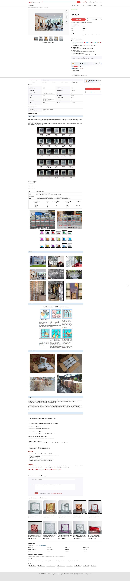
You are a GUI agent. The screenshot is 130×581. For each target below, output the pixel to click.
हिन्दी (78, 574)
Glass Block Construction (33, 568)
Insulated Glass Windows (64, 560)
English (41, 574)
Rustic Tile (30, 551)
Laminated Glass (45, 560)
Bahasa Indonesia (93, 574)
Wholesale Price (66, 573)
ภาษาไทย (81, 574)
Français (52, 574)
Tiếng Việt (88, 574)
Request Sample (89, 22)
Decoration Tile (67, 547)
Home (29, 7)
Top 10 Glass (41, 568)
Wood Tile (66, 549)
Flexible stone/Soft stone (32, 549)
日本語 (76, 574)
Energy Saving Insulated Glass (74, 560)
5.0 (89, 81)
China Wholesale (61, 573)
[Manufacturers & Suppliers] (34, 2)
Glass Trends (48, 568)
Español (44, 574)
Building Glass (41, 7)
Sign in (100, 2)
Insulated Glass (47, 7)
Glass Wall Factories (41, 565)
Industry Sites (71, 573)
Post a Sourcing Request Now (56, 493)
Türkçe (85, 574)
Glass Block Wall (93, 565)
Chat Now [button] (95, 19)
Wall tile (48, 551)
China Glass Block (69, 565)
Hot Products (40, 573)
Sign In (73, 75)
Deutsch (63, 574)
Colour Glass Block (86, 565)
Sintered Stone (67, 551)
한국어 (73, 574)
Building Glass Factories (61, 565)
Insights (91, 573)
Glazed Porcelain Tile (50, 549)
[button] (80, 82)
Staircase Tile (49, 547)
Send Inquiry (78, 19)
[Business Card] (100, 84)
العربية (70, 574)
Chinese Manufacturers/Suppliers (52, 573)
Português (48, 574)
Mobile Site (87, 573)
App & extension (89, 5)
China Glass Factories (32, 565)
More (29, 570)
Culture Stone (30, 547)
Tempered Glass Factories (51, 565)
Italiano (60, 574)
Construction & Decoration (34, 7)
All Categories (32, 5)
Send (36, 493)
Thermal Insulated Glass (54, 560)
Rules (101, 5)
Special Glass (38, 560)
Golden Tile (85, 549)
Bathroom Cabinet (86, 547)
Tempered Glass (31, 560)
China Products (45, 573)
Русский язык (56, 574)
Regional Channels (77, 573)
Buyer (78, 5)
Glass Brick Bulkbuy (55, 568)
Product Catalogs (43, 545)
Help (83, 5)
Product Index (82, 573)
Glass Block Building (77, 565)
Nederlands (67, 574)
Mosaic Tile (85, 551)
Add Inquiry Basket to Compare (48, 42)
